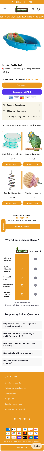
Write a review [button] (22, 226)
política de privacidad (15, 409)
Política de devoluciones (16, 388)
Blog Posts (9, 398)
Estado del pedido (13, 383)
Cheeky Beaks (16, 441)
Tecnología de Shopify (31, 441)
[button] (4, 9)
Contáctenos (10, 393)
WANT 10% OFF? (3, 225)
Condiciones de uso (13, 404)
